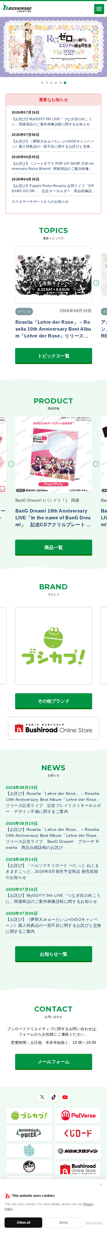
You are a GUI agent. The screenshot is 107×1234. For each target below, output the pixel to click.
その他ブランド (54, 701)
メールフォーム (54, 1061)
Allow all (23, 1223)
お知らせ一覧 (53, 954)
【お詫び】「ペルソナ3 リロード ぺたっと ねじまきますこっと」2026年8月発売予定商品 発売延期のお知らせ (52, 871)
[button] (42, 83)
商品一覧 (54, 547)
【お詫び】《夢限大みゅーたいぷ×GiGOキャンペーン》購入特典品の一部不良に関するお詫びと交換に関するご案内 (53, 925)
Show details (93, 1222)
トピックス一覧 (54, 355)
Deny (63, 1223)
